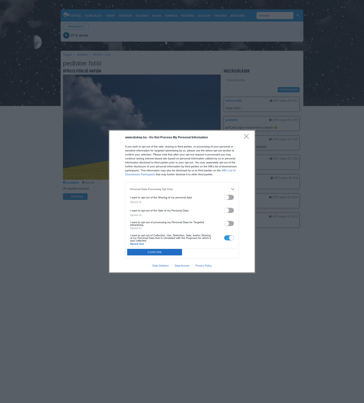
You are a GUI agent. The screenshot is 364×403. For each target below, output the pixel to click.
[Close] (247, 137)
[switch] (229, 197)
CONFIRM (155, 252)
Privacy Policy (203, 265)
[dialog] (182, 201)
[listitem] (182, 189)
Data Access (182, 265)
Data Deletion (160, 265)
